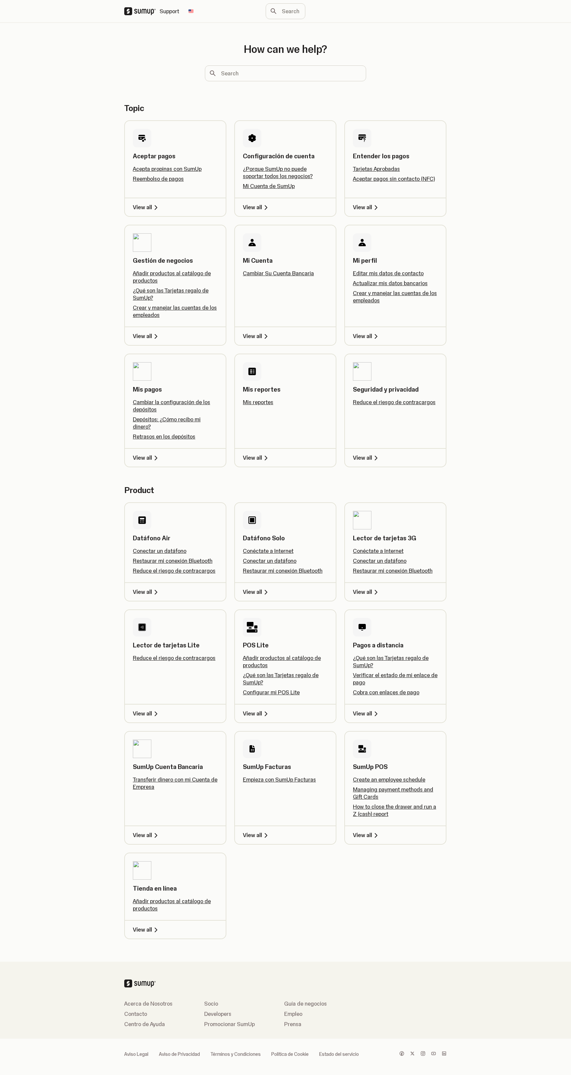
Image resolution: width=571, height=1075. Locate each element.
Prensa (292, 1024)
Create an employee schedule (389, 779)
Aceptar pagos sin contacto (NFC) (394, 178)
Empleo (293, 1014)
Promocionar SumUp (229, 1024)
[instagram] (423, 1054)
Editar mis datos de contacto (388, 273)
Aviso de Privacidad (179, 1054)
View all (142, 207)
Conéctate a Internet (268, 551)
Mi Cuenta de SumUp (269, 186)
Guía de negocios (305, 1003)
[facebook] (401, 1054)
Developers (217, 1014)
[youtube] (433, 1054)
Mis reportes (258, 402)
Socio (211, 1003)
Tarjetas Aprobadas (376, 169)
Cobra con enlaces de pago (386, 692)
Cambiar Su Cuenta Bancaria (278, 273)
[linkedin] (444, 1054)
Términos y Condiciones (235, 1054)
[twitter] (412, 1054)
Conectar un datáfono (159, 551)
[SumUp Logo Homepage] (142, 11)
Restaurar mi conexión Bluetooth (172, 560)
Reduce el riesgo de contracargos (394, 402)
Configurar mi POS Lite (271, 692)
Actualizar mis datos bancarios (390, 283)
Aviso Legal (136, 1054)
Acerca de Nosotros (148, 1003)
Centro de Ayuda (144, 1024)
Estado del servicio (339, 1054)
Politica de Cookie (290, 1054)
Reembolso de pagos (158, 178)
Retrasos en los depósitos (164, 436)
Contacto (135, 1014)
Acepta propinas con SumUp (167, 169)
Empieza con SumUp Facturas (279, 779)
